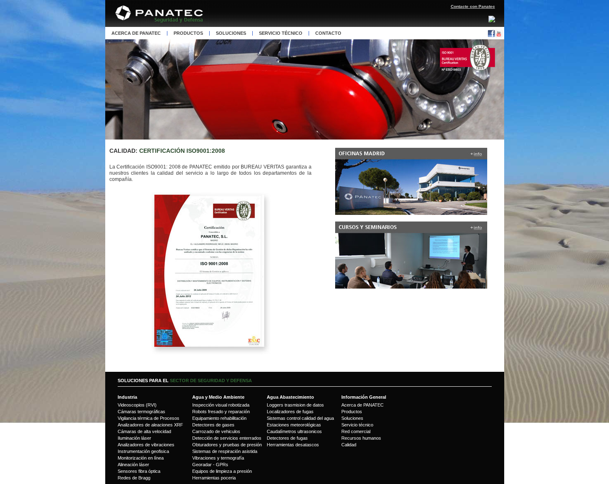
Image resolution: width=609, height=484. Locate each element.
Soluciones (231, 33)
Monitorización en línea (141, 457)
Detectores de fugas (287, 438)
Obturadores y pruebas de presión (227, 444)
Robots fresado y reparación (221, 411)
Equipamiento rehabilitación (219, 418)
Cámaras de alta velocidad (144, 431)
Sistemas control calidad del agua (300, 418)
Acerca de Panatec (136, 33)
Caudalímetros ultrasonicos (294, 431)
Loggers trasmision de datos (295, 404)
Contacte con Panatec (473, 6)
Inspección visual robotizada (220, 404)
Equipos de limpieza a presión (222, 471)
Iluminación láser (134, 438)
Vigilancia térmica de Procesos (148, 418)
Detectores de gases (213, 424)
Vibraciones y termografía (218, 457)
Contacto (328, 33)
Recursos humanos (361, 438)
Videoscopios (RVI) (137, 404)
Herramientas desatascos (293, 444)
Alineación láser (133, 464)
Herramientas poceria (214, 477)
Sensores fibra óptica (139, 471)
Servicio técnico (280, 33)
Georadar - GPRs (210, 464)
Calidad (348, 444)
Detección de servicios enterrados (226, 438)
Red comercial (355, 431)
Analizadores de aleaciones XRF (150, 424)
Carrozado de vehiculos (216, 431)
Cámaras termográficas (141, 411)
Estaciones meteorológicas (294, 424)
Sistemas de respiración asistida (224, 451)
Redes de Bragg (134, 477)
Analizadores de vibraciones (146, 444)
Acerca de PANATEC (362, 404)
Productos (188, 33)
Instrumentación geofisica (143, 451)
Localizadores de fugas (290, 411)
